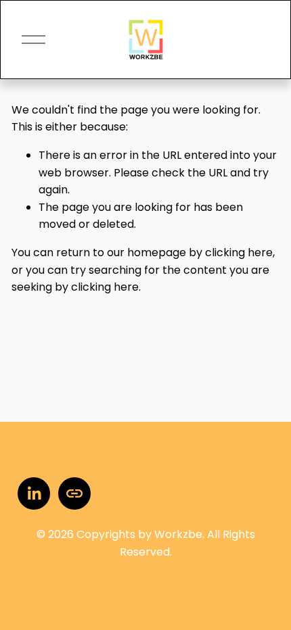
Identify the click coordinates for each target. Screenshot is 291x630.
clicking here (239, 252)
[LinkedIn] (34, 493)
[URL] (74, 493)
